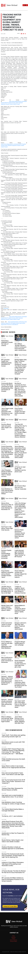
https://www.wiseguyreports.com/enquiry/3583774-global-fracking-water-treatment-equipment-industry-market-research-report (13, 145)
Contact (13, 938)
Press (13, 935)
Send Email (6, 308)
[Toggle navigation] (25, 5)
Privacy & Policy (13, 941)
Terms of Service (13, 939)
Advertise (13, 937)
